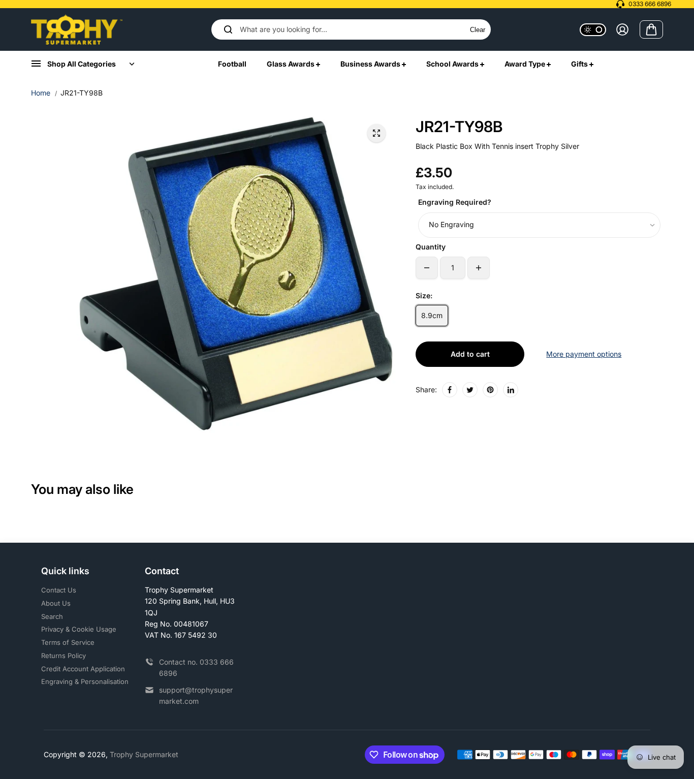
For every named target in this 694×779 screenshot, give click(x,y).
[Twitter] (470, 389)
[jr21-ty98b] (376, 133)
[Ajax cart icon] (651, 29)
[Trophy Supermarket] (76, 29)
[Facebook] (449, 389)
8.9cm (432, 315)
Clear (477, 30)
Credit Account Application (83, 669)
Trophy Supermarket (144, 754)
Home (40, 92)
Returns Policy (63, 655)
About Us (56, 603)
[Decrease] (427, 268)
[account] (622, 29)
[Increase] (478, 268)
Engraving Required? (454, 202)
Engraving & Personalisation (85, 681)
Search (52, 616)
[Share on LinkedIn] (510, 389)
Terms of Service (67, 642)
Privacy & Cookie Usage (78, 629)
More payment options (583, 354)
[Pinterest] (490, 389)
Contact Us (58, 590)
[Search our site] (228, 29)
